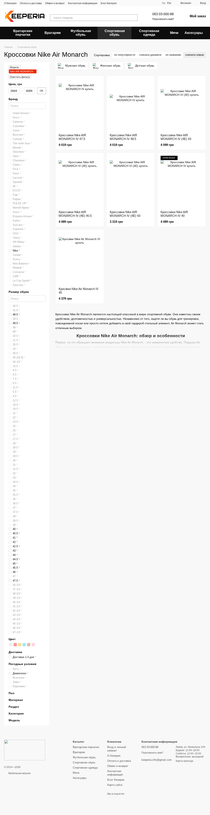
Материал (16, 699)
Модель (14, 720)
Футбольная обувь (81, 32)
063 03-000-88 (163, 14)
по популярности (124, 54)
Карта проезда (184, 761)
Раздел (14, 706)
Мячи (174, 33)
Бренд (13, 99)
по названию (173, 54)
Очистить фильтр (20, 77)
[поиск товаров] (134, 17)
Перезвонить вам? (163, 19)
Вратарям (53, 33)
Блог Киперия (109, 3)
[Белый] (11, 644)
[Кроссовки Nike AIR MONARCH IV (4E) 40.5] (80, 181)
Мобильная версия (19, 773)
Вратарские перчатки (22, 32)
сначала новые (194, 54)
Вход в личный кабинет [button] (116, 749)
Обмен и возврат (55, 3)
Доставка (15, 651)
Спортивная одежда (149, 32)
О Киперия (10, 3)
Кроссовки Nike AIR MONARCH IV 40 (174, 213)
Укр (163, 3)
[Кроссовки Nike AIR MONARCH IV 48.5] (131, 104)
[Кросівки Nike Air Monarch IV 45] (80, 258)
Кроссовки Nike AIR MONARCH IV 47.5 (72, 137)
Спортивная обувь (115, 32)
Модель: (14, 67)
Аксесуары (194, 33)
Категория (16, 713)
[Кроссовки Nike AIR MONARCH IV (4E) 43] (182, 104)
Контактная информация (82, 3)
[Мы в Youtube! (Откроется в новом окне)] (127, 3)
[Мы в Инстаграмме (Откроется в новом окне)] (132, 3)
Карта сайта (114, 784)
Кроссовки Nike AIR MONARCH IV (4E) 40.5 (75, 213)
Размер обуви (19, 291)
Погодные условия (22, 663)
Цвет (12, 639)
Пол (11, 693)
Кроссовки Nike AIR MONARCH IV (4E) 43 (176, 137)
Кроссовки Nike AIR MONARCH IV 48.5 (123, 137)
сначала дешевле (150, 54)
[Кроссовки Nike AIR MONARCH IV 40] (182, 181)
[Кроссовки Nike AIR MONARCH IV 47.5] (80, 104)
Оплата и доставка (31, 3)
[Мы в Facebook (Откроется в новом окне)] (122, 3)
